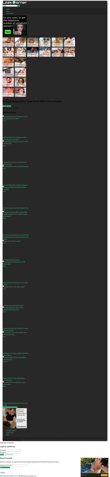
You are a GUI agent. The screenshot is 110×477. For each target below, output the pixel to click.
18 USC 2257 (10, 432)
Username (3, 450)
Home (7, 9)
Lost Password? (8, 454)
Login (2, 454)
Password (3, 452)
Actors (8, 11)
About (4, 106)
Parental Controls (11, 430)
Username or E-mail (5, 465)
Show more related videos (10, 407)
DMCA (8, 434)
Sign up (16, 476)
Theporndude (10, 13)
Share (9, 106)
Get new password (5, 467)
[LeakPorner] (15, 3)
